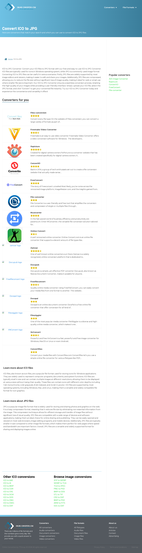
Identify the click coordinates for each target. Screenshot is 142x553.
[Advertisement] (52, 47)
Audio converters (47, 530)
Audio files (78, 530)
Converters (109, 7)
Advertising (114, 536)
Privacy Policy (99, 547)
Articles (112, 530)
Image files (79, 536)
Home (10, 59)
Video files (78, 539)
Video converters (46, 539)
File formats (128, 7)
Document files (81, 533)
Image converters (47, 536)
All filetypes (79, 528)
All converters (45, 528)
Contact (112, 533)
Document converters (49, 533)
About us (113, 528)
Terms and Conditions (118, 547)
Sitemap (135, 547)
